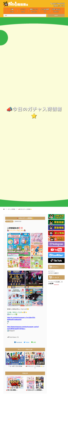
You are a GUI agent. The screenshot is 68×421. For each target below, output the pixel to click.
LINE (34, 342)
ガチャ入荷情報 (9, 221)
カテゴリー (51, 271)
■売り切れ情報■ (17, 366)
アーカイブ (51, 281)
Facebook (19, 342)
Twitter (27, 342)
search (56, 15)
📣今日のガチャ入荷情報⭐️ (34, 366)
